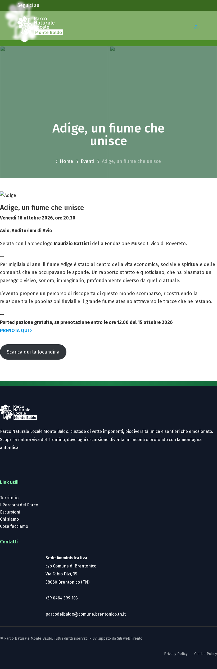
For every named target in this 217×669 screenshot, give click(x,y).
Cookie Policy (205, 654)
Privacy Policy (176, 654)
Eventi (87, 161)
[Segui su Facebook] (51, 4)
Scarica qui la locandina (33, 352)
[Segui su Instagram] (62, 4)
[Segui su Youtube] (73, 4)
